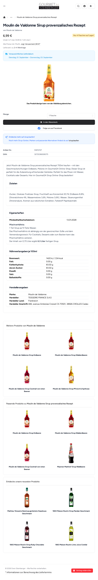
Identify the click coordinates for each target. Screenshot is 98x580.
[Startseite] (4, 17)
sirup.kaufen (74, 140)
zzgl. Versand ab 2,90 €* (30, 44)
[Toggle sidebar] (4, 6)
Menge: (6, 114)
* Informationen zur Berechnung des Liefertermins (28, 572)
